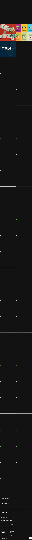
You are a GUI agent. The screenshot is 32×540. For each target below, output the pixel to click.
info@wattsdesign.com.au (7, 518)
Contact (3, 527)
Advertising (11, 531)
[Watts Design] (4, 512)
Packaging (11, 528)
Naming (10, 532)
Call (6, 505)
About (2, 526)
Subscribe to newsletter (6, 520)
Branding (11, 527)
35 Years (3, 529)
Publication (11, 535)
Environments (12, 536)
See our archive (5, 498)
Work (2, 524)
